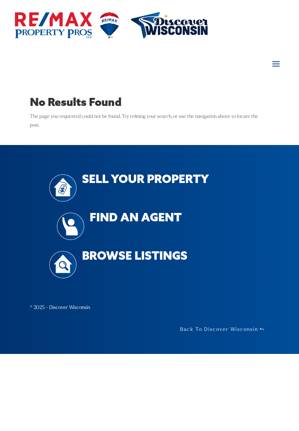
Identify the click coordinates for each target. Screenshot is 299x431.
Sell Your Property (145, 180)
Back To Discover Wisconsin (219, 329)
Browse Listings (134, 256)
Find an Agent (136, 218)
